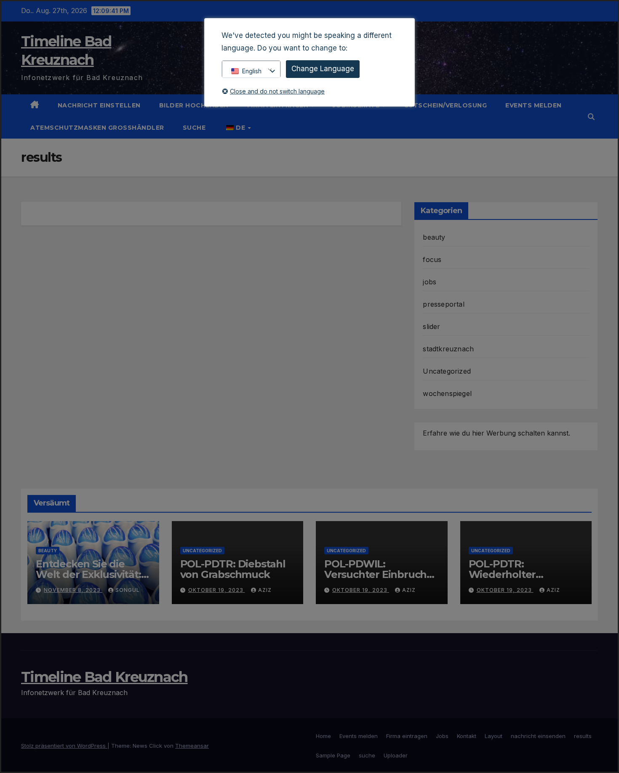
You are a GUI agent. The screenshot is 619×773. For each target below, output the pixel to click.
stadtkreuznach (448, 349)
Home (323, 736)
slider (431, 326)
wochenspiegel (447, 393)
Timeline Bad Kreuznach (104, 677)
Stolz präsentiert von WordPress (64, 745)
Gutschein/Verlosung (445, 105)
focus (432, 259)
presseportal (443, 304)
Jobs (442, 736)
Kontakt (466, 736)
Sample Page (333, 755)
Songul (127, 590)
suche (194, 127)
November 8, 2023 (73, 590)
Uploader (396, 755)
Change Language (322, 68)
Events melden (533, 105)
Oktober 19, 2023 (216, 590)
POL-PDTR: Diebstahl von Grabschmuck (232, 569)
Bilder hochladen (194, 105)
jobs (429, 282)
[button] (591, 116)
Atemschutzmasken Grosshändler (97, 127)
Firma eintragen (406, 736)
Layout (493, 736)
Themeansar (192, 745)
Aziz (265, 590)
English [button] (251, 71)
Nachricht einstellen (99, 105)
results (583, 736)
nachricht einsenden (538, 736)
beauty (434, 237)
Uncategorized (447, 371)
